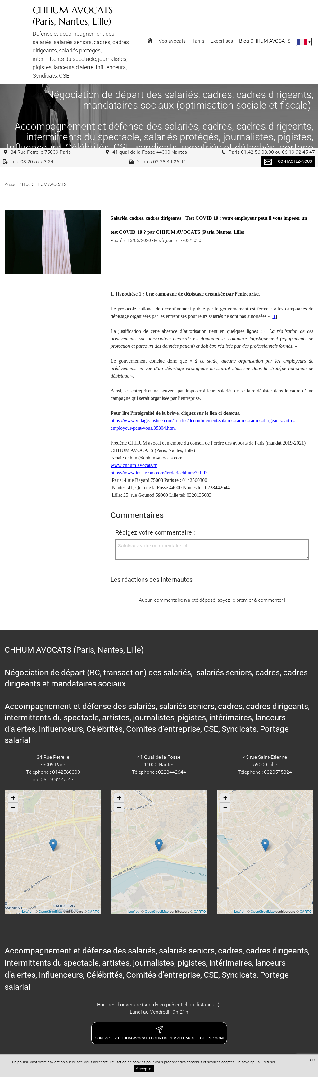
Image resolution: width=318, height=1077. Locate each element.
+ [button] (13, 798)
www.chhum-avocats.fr (134, 465)
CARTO (94, 911)
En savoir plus (248, 1062)
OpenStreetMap (50, 911)
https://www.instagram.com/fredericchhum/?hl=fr (159, 472)
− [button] (13, 807)
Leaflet (27, 911)
